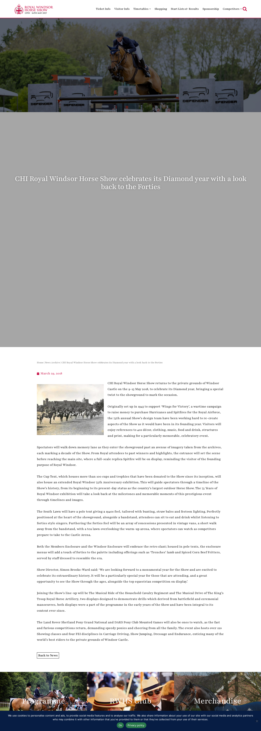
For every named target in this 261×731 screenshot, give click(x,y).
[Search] (244, 9)
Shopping (161, 9)
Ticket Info (103, 9)
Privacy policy (136, 725)
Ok (120, 725)
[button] (150, 9)
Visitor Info (122, 9)
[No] (256, 720)
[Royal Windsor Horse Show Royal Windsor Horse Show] (34, 8)
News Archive (52, 362)
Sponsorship (211, 9)
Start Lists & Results (185, 9)
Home (40, 362)
